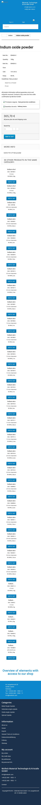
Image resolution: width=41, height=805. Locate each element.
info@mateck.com (29, 7)
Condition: (5, 79)
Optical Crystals (6, 715)
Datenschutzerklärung (9, 737)
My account (7, 749)
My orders (5, 753)
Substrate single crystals (9, 709)
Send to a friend (10, 83)
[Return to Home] (4, 35)
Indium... (11, 584)
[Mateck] (11, 8)
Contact (4, 784)
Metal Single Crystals (8, 706)
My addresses (6, 759)
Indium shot (11, 169)
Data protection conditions (26, 102)
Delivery (4, 740)
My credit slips (6, 756)
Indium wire (11, 202)
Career (4, 728)
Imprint (4, 731)
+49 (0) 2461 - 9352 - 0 (9, 777)
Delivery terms (22, 106)
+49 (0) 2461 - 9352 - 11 (9, 780)
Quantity (7, 126)
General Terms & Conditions (10, 734)
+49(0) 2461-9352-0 (29, 9)
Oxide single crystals (8, 712)
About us (4, 725)
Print (7, 86)
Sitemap (4, 743)
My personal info (7, 762)
